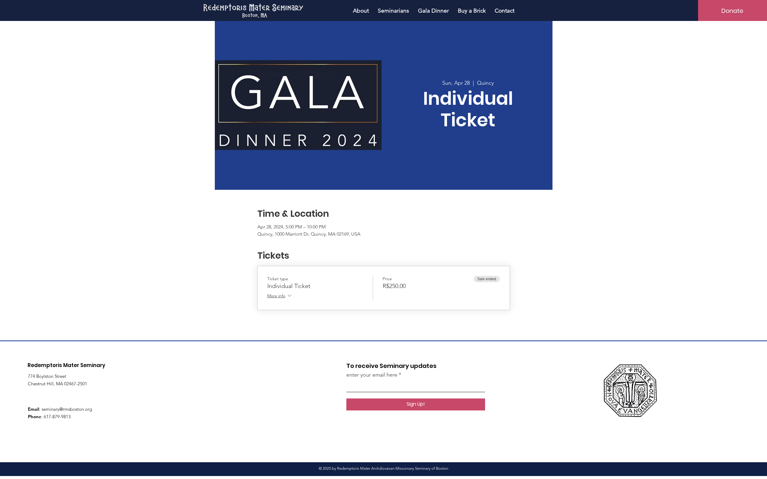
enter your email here (371, 375)
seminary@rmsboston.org (67, 409)
